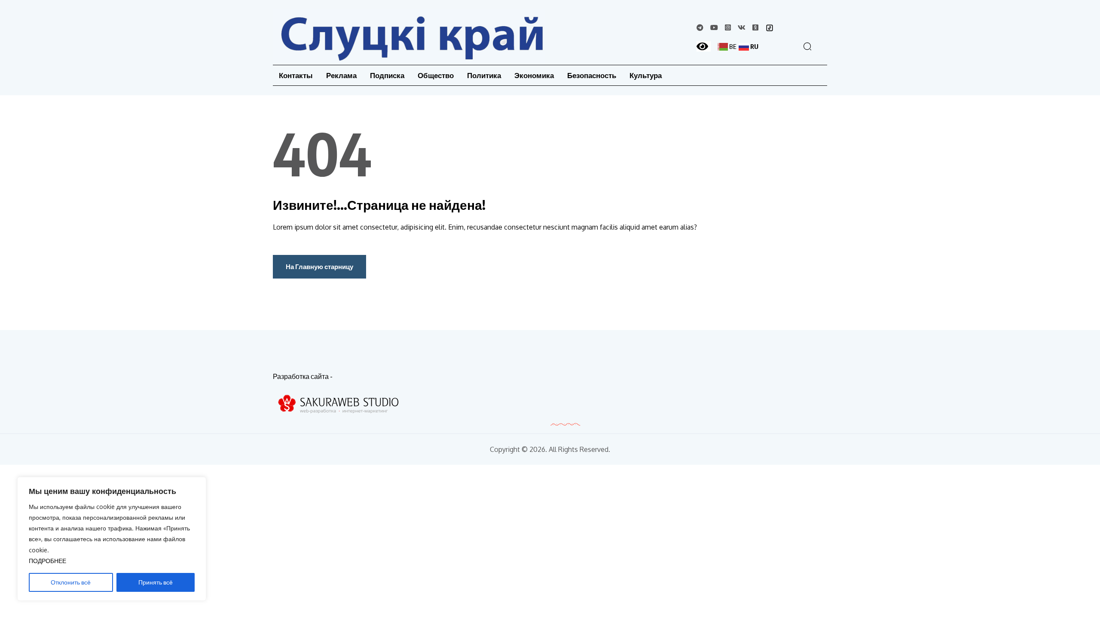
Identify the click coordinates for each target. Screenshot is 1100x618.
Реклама (341, 75)
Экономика (534, 75)
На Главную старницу (319, 266)
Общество (436, 75)
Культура (645, 75)
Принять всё (155, 582)
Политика (484, 75)
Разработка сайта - (303, 376)
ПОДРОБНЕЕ (47, 560)
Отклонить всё (71, 582)
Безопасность (591, 75)
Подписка (387, 75)
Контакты (296, 75)
